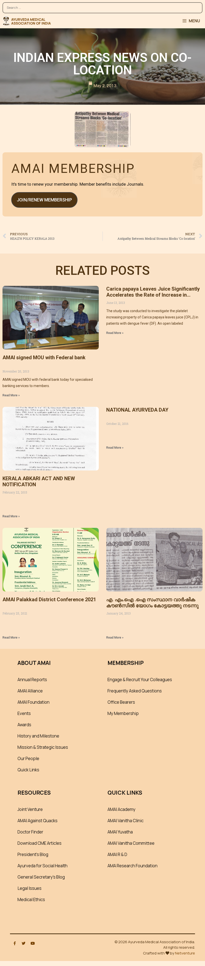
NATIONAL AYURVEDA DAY (137, 410)
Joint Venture (30, 809)
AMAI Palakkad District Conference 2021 (49, 599)
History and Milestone (38, 736)
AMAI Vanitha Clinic (126, 820)
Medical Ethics (31, 899)
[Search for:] (102, 5)
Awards (24, 725)
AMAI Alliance (30, 691)
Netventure (185, 953)
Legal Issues (30, 888)
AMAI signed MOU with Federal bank (44, 357)
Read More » (11, 395)
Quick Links (28, 770)
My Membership (123, 713)
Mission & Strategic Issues (43, 747)
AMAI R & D (117, 854)
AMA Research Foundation (133, 866)
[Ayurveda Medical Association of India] (6, 20)
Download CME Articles (40, 843)
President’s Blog (33, 854)
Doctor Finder (30, 832)
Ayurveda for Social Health (43, 866)
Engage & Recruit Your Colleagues (140, 679)
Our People (28, 758)
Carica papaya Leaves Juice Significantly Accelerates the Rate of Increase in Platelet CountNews (153, 295)
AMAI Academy (122, 809)
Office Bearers (121, 702)
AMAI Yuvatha (120, 832)
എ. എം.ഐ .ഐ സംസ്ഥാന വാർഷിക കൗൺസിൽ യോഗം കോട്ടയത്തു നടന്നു (152, 602)
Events (24, 713)
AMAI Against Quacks (38, 820)
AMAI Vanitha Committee (131, 843)
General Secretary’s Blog (41, 877)
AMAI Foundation (34, 702)
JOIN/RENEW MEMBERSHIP (44, 199)
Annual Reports (32, 679)
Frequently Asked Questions (135, 691)
